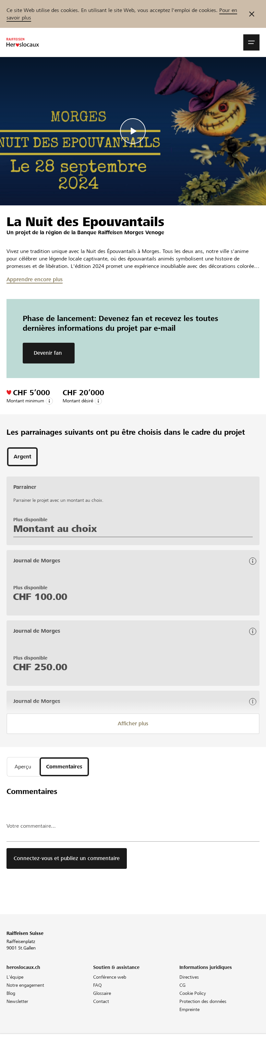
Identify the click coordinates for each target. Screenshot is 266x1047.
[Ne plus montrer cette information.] (252, 13)
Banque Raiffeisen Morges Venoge (120, 232)
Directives (189, 977)
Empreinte (189, 1009)
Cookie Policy (192, 993)
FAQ (97, 985)
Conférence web (109, 977)
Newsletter (17, 1001)
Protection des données (202, 1001)
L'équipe (14, 977)
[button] (251, 42)
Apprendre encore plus (34, 279)
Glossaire (102, 993)
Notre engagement (25, 985)
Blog (10, 993)
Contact (101, 1001)
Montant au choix (55, 528)
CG (182, 985)
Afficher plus (133, 723)
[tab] (22, 456)
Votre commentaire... (31, 826)
